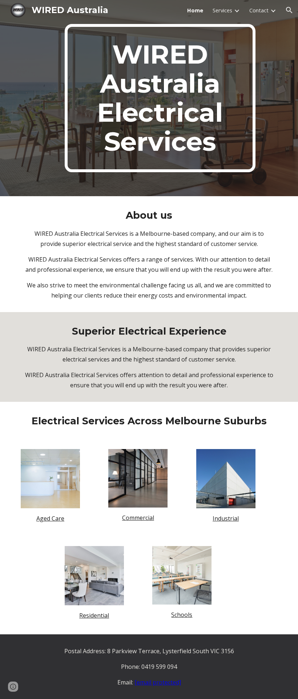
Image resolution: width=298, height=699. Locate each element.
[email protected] (157, 682)
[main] (160, 98)
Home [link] (195, 10)
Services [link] (222, 10)
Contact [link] (259, 10)
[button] (289, 10)
